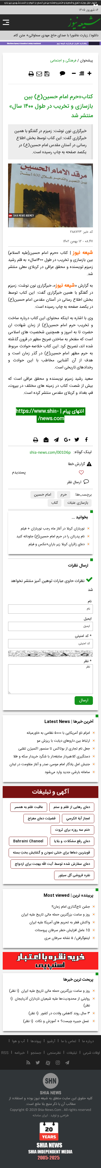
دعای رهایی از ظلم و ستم (72, 807)
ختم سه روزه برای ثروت (72, 830)
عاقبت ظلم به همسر (29, 807)
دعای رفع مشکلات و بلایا (72, 841)
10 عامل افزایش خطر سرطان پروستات (62, 930)
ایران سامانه (40, 1115)
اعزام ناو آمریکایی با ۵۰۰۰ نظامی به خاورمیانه (58, 733)
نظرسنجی (54, 1053)
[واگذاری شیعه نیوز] (50, 43)
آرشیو (51, 1041)
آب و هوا (18, 1041)
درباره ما (88, 1041)
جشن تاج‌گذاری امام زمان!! (70, 907)
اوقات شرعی (91, 1053)
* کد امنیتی (83, 636)
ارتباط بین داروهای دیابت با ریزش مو (63, 741)
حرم (64, 495)
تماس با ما (68, 1041)
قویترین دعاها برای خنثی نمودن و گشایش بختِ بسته (51, 853)
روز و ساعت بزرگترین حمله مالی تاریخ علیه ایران (55, 915)
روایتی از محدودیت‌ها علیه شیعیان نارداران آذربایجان (50, 1002)
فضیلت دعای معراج (41, 819)
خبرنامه (20, 1053)
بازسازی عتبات (77, 503)
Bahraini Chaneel (28, 841)
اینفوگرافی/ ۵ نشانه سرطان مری (67, 938)
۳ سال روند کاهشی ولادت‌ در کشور (59, 1013)
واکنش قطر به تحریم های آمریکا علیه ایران (59, 922)
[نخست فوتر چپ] (50, 1141)
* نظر (88, 661)
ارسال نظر (74, 482)
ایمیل (88, 619)
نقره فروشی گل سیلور (74, 875)
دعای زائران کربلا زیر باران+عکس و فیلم (57, 544)
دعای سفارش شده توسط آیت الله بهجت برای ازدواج (52, 864)
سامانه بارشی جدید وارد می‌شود (67, 772)
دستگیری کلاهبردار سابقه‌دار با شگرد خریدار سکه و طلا (51, 757)
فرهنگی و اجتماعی (63, 61)
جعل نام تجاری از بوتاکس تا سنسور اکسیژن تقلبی (54, 749)
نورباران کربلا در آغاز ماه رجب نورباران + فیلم (53, 529)
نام (90, 601)
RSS (5, 1053)
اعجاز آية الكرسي (78, 819)
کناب (54, 503)
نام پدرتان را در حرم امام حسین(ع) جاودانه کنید (50, 536)
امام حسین (42, 495)
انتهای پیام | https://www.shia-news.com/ (50, 415)
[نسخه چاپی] (31, 74)
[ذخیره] (46, 74)
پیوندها (36, 1041)
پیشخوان (86, 61)
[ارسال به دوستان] (39, 74)
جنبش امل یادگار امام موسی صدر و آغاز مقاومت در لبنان (49, 764)
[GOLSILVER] (50, 961)
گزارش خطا (76, 464)
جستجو (36, 1053)
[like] (50, 473)
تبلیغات (72, 1053)
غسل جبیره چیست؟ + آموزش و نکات (56, 1021)
